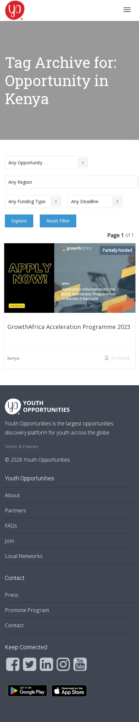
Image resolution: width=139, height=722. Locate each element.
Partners (15, 510)
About (12, 495)
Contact (14, 625)
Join (9, 540)
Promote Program (27, 610)
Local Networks (24, 556)
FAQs (11, 525)
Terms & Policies (21, 446)
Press (11, 594)
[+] (69, 278)
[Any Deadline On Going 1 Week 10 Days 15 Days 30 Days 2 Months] (95, 201)
